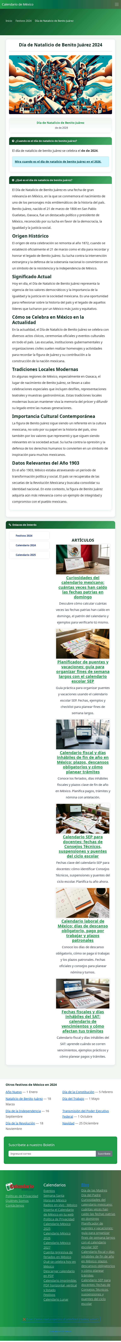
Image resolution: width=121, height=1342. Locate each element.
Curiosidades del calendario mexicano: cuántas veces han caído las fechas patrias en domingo (82, 587)
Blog (85, 1184)
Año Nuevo (14, 1092)
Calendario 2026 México (60, 1331)
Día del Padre (91, 1195)
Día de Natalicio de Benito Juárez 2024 (60, 45)
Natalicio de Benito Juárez (24, 1099)
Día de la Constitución (78, 1092)
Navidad (68, 1123)
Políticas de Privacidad (22, 1196)
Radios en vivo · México (60, 1205)
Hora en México (54, 1200)
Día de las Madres (94, 1190)
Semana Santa (53, 1195)
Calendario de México (17, 4)
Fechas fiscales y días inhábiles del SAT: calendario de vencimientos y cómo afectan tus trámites (83, 1021)
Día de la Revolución (20, 1123)
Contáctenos (15, 1205)
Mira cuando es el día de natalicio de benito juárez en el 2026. (58, 161)
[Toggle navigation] (116, 4)
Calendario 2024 (26, 545)
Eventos (49, 1191)
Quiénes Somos (17, 1201)
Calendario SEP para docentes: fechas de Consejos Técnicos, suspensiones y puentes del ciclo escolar (83, 846)
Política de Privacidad (58, 1219)
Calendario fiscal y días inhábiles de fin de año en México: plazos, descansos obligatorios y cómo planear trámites (83, 762)
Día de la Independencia (23, 1111)
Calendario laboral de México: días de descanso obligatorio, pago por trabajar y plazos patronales (83, 930)
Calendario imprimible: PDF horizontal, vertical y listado (60, 1285)
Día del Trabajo (73, 1099)
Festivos (49, 1295)
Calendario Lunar (55, 1299)
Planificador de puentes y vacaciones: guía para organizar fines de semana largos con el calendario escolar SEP (82, 671)
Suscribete (104, 1153)
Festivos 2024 (24, 535)
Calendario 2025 (26, 555)
